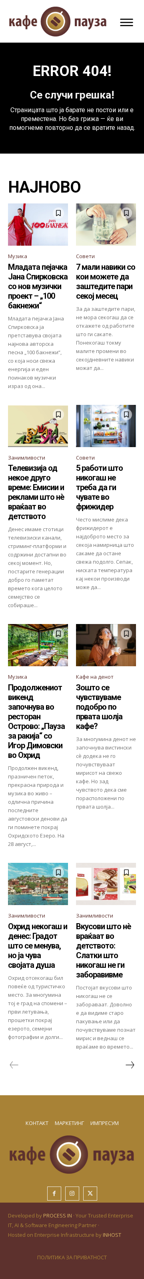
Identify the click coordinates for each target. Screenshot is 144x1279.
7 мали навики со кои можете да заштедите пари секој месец (105, 281)
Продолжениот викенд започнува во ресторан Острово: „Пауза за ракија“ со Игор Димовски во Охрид (36, 721)
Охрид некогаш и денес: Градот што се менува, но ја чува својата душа (37, 946)
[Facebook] (54, 1194)
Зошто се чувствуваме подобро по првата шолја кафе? (99, 707)
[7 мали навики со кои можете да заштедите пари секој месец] (106, 224)
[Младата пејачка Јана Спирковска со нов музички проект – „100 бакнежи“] (38, 224)
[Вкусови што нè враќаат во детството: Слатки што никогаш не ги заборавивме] (106, 884)
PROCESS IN (58, 1215)
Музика (17, 256)
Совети (85, 256)
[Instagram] (72, 1194)
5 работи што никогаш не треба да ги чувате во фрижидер (99, 487)
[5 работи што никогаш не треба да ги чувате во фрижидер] (106, 426)
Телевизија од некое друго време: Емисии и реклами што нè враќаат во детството (36, 492)
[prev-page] (14, 1065)
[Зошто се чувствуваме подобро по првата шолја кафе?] (106, 645)
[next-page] (129, 1065)
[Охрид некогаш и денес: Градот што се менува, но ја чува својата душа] (38, 884)
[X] (90, 1194)
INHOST (112, 1234)
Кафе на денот (95, 676)
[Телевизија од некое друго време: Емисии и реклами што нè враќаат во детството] (38, 426)
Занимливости (26, 457)
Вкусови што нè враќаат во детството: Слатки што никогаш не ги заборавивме (103, 950)
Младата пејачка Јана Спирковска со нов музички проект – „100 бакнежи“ (38, 286)
